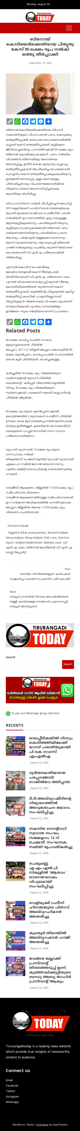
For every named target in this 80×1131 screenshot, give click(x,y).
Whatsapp (12, 1102)
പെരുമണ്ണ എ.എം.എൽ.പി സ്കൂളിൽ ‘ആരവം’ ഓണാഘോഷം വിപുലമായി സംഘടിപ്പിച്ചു (47, 875)
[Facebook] (25, 121)
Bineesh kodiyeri (58, 533)
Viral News (43, 1125)
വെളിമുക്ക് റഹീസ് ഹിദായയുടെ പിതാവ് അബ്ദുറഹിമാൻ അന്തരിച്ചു (49, 910)
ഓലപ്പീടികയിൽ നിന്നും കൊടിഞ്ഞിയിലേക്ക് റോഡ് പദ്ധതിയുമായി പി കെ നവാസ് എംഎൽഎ (51, 747)
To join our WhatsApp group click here (35, 713)
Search (10, 657)
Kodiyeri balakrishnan (28, 542)
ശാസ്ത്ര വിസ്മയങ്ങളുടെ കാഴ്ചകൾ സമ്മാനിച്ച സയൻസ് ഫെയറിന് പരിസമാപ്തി (40, 574)
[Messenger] (41, 121)
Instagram (12, 1096)
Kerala (24, 526)
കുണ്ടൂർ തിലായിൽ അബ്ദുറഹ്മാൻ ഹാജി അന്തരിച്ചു (49, 938)
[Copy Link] (10, 121)
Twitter (10, 1091)
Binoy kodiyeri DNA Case (41, 538)
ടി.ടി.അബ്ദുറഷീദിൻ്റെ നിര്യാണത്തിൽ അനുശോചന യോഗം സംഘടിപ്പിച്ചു (50, 806)
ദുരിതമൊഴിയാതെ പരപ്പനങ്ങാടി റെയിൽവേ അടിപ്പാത (49, 777)
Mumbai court (52, 542)
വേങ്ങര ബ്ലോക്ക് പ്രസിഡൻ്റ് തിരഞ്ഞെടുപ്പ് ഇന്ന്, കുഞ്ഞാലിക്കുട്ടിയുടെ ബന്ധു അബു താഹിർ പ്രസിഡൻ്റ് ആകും (50, 970)
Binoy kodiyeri (14, 538)
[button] (8, 28)
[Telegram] (33, 121)
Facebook (12, 1086)
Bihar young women (33, 533)
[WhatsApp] (17, 121)
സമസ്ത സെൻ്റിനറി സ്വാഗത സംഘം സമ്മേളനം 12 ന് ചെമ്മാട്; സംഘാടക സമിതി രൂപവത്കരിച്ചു (51, 838)
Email (9, 1080)
